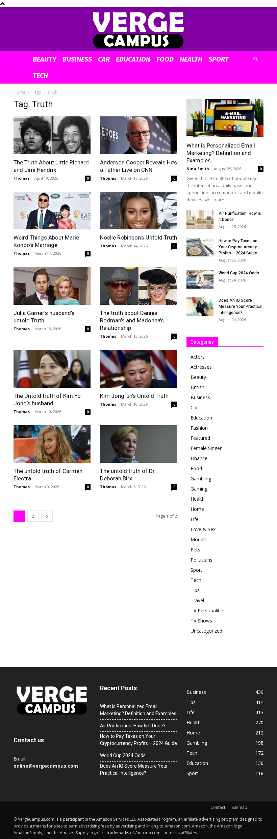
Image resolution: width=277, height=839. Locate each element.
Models (199, 539)
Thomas (22, 178)
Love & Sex (203, 529)
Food (165, 59)
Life (195, 519)
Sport (218, 59)
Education (133, 59)
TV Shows (201, 620)
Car (104, 59)
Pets (195, 549)
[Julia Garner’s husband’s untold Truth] (52, 286)
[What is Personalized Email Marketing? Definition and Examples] (224, 118)
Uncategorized (206, 631)
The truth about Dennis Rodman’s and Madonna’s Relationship (132, 320)
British (197, 387)
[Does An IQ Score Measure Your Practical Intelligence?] (199, 306)
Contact (217, 807)
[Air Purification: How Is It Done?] (199, 219)
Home (19, 92)
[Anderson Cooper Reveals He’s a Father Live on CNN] (138, 135)
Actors (198, 357)
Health (191, 59)
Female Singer (206, 448)
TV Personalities (208, 610)
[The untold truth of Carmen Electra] (52, 444)
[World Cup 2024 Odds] (199, 279)
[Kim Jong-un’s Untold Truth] (138, 369)
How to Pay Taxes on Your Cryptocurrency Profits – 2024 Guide (238, 247)
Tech (40, 75)
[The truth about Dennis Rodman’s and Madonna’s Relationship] (138, 286)
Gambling (201, 478)
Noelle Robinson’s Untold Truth (138, 237)
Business (77, 59)
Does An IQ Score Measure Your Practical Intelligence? (240, 306)
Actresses (201, 367)
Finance (199, 458)
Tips (195, 590)
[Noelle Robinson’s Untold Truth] (138, 211)
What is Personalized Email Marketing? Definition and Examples (220, 153)
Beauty (44, 59)
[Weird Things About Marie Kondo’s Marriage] (52, 211)
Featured (200, 438)
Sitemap (239, 807)
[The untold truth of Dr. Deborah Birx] (138, 444)
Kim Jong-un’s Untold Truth (134, 395)
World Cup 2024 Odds (239, 273)
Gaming (199, 488)
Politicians (201, 560)
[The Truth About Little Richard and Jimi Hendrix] (52, 135)
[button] (255, 59)
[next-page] (47, 516)
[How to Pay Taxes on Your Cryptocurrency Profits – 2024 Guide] (199, 247)
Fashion (199, 428)
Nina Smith (197, 168)
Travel (197, 600)
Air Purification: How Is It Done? (133, 725)
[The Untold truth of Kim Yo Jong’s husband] (52, 369)
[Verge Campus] (138, 29)
